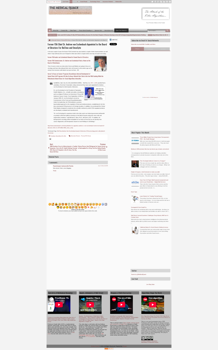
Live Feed (65, 1)
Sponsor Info (98, 30)
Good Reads (83, 1)
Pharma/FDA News (86, 136)
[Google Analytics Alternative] (109, 349)
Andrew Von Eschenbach (69, 131)
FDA (87, 131)
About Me (55, 30)
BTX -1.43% (94, 83)
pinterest (169, 1)
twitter (152, 1)
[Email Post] (49, 139)
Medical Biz (118, 1)
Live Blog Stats (150, 284)
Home (50, 30)
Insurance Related (108, 1)
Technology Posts (95, 1)
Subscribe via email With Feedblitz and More (143, 44)
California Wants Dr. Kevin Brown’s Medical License (154, 227)
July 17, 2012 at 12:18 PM (103, 165)
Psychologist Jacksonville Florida (63, 166)
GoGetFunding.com (154, 97)
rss (161, 1)
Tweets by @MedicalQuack (138, 274)
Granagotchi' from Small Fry (138, 207)
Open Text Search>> (121, 30)
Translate (150, 49)
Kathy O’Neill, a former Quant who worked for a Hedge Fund (124, 323)
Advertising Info (108, 30)
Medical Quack (95, 346)
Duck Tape (134, 192)
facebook (155, 1)
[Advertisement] (89, 21)
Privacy (137, 49)
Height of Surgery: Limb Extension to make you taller (145, 172)
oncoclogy (92, 131)
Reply (54, 170)
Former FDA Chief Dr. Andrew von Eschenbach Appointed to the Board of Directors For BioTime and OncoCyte (77, 46)
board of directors (81, 131)
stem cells (98, 131)
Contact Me (64, 30)
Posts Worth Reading (85, 30)
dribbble (167, 1)
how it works (146, 97)
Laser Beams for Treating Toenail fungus (151, 196)
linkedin (164, 1)
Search (167, 30)
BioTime (59, 131)
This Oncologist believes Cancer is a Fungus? (152, 161)
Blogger (125, 346)
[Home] (49, 40)
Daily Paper (73, 30)
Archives (163, 49)
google (158, 1)
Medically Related (75, 136)
